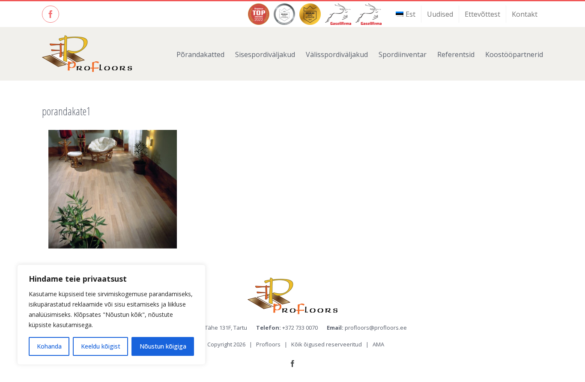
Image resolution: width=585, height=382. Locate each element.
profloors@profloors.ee (376, 327)
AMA (378, 344)
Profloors (268, 344)
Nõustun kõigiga (163, 346)
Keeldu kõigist (100, 346)
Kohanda (49, 346)
